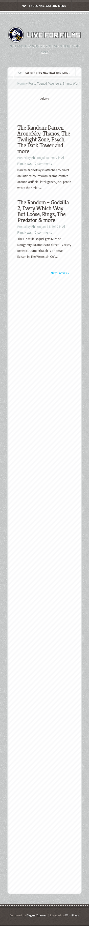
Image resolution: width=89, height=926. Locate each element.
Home (21, 83)
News (28, 164)
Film (20, 164)
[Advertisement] (53, 108)
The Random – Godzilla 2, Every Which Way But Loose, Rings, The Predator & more (43, 211)
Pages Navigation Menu (47, 6)
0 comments (43, 164)
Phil (33, 158)
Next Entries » (60, 273)
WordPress (72, 915)
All (63, 158)
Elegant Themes (36, 915)
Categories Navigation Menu (47, 73)
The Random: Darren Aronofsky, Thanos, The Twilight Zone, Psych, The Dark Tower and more (43, 139)
